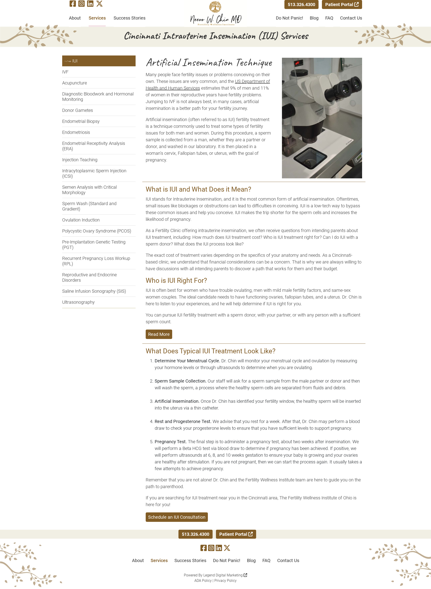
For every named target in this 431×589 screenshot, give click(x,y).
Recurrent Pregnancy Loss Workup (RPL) (96, 261)
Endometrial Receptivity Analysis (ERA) (93, 146)
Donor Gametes (77, 110)
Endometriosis (76, 132)
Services (97, 18)
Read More (159, 334)
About (75, 18)
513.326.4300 (301, 4)
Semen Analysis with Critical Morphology (89, 189)
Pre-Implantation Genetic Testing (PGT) (93, 244)
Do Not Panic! (289, 18)
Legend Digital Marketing (223, 575)
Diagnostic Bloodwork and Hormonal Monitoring (98, 96)
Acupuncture (74, 83)
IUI (74, 61)
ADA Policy (203, 580)
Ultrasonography (78, 302)
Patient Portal (339, 4)
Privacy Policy (225, 580)
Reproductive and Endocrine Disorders (89, 277)
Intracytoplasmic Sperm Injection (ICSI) (94, 173)
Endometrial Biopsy (81, 121)
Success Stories (129, 18)
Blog (314, 18)
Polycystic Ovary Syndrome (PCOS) (96, 231)
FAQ (329, 18)
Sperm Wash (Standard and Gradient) (89, 206)
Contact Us (351, 18)
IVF (65, 72)
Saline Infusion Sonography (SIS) (94, 291)
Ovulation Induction (81, 220)
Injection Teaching (79, 159)
